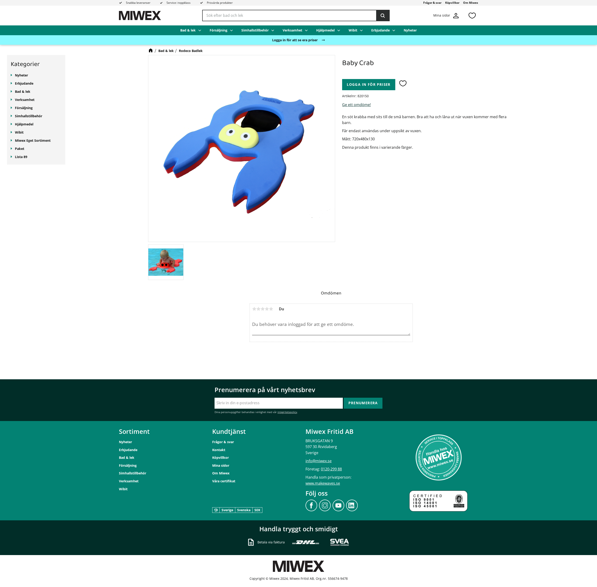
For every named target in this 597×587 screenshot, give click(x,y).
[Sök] (382, 15)
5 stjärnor (271, 309)
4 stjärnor (267, 309)
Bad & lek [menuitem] (188, 30)
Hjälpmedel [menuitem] (325, 30)
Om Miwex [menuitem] (470, 3)
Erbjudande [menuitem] (380, 30)
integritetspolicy (287, 412)
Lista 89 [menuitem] (21, 157)
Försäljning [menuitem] (218, 30)
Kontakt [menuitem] (218, 450)
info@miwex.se (318, 460)
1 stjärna (254, 309)
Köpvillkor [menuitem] (452, 3)
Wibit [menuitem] (353, 30)
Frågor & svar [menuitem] (432, 3)
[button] (472, 15)
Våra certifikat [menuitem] (223, 481)
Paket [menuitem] (19, 148)
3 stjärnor (262, 309)
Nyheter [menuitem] (410, 30)
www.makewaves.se (322, 483)
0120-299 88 (331, 469)
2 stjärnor (258, 309)
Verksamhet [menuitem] (292, 30)
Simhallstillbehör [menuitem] (255, 30)
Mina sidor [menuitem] (220, 465)
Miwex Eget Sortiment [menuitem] (33, 140)
